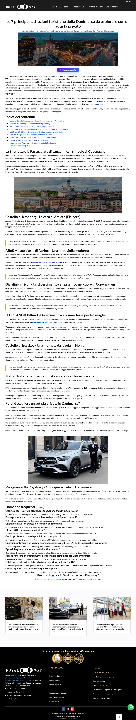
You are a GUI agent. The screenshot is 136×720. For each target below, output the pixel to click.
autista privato (97, 104)
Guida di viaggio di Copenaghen (85, 31)
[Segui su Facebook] (63, 709)
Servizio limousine (100, 685)
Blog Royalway (54, 680)
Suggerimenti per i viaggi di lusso (33, 31)
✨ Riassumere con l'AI (68, 70)
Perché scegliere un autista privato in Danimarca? (29, 140)
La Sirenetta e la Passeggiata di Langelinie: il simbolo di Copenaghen (37, 121)
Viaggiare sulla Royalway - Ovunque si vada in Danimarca (33, 143)
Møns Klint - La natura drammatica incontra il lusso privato (33, 138)
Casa (54, 7)
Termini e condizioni (56, 689)
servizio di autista (21, 232)
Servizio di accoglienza (101, 698)
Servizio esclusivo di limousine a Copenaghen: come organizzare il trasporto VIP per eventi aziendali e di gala (67, 628)
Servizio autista (99, 681)
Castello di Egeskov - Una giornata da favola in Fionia (31, 135)
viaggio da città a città (47, 262)
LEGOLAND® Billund (34, 319)
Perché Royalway (55, 684)
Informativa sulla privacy (58, 693)
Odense (68, 350)
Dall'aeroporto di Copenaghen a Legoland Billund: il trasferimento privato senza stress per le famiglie (110, 626)
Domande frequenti (56, 676)
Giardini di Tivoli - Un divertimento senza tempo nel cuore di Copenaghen (39, 129)
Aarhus (48, 322)
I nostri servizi (79, 7)
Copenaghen (37, 322)
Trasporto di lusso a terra (105, 31)
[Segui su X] (68, 709)
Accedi (128, 1)
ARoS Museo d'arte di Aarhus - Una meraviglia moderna (32, 126)
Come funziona (96, 7)
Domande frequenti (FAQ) (20, 146)
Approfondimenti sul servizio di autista (59, 31)
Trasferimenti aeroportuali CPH (104, 677)
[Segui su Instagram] (72, 709)
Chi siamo (63, 7)
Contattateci (112, 7)
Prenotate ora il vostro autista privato (50, 579)
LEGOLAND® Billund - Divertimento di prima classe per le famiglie (36, 132)
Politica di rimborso (56, 697)
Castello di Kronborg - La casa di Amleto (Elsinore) (30, 124)
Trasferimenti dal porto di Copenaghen (107, 689)
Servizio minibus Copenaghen (104, 694)
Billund (56, 322)
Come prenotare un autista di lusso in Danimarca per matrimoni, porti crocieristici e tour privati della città (23, 626)
